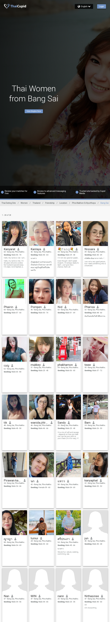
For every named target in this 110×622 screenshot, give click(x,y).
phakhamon (65, 365)
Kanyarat (9, 249)
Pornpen (36, 307)
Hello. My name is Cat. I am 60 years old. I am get (15, 258)
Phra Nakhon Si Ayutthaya (84, 203)
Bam (88, 422)
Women (24, 203)
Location (63, 203)
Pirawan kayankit (13, 480)
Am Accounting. (91, 608)
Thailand (36, 203)
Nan (6, 596)
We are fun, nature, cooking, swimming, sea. (68, 553)
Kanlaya (36, 249)
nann (61, 596)
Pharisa (90, 307)
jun (86, 538)
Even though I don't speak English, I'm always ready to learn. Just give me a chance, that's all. (68, 264)
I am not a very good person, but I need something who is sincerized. (95, 264)
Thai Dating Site (8, 203)
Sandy (62, 422)
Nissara (90, 249)
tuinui (34, 538)
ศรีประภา (64, 539)
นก (33, 481)
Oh (86, 605)
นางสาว (34, 258)
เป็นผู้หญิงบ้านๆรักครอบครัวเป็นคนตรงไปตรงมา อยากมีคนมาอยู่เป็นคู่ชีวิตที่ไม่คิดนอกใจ (41, 266)
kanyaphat (91, 480)
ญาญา (8, 539)
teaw (88, 365)
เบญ (6, 365)
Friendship (50, 203)
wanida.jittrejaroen (40, 422)
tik (5, 422)
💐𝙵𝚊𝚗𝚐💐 (66, 249)
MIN (34, 596)
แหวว (61, 481)
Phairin (8, 307)
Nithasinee (92, 596)
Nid (60, 307)
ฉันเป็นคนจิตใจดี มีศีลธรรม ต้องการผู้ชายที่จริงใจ (95, 316)
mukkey (36, 365)
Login (101, 6)
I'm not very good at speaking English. (68, 258)
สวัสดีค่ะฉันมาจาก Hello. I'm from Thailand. (95, 258)
